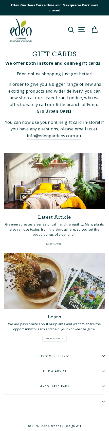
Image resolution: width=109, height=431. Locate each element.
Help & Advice (54, 371)
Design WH (73, 426)
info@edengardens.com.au (54, 136)
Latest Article (54, 244)
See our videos (54, 338)
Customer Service (54, 356)
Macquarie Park (54, 386)
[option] (54, 8)
